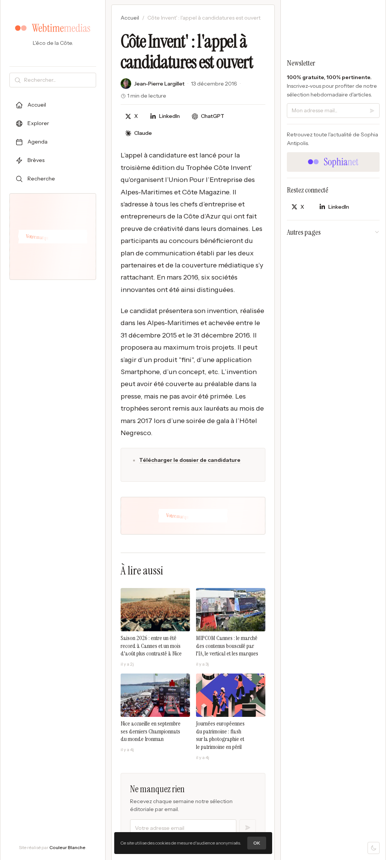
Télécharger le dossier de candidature (189, 460)
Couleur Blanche (67, 847)
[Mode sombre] (374, 848)
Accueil (130, 17)
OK (256, 843)
